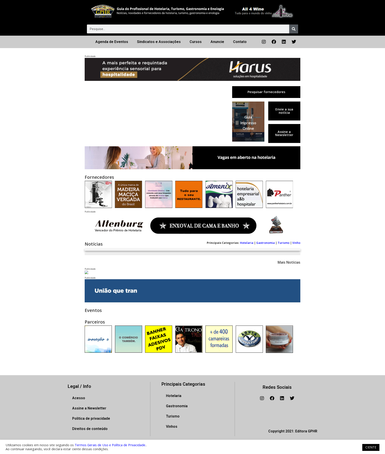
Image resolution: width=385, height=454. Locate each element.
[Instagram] (263, 41)
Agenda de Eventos (111, 42)
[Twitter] (293, 41)
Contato (240, 42)
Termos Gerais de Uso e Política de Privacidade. (110, 445)
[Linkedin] (283, 41)
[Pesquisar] (293, 28)
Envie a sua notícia (284, 110)
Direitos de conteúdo (90, 429)
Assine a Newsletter (284, 133)
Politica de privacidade (91, 418)
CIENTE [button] (370, 447)
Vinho (296, 243)
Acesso (78, 398)
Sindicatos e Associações (159, 42)
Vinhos (171, 426)
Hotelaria (246, 243)
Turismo (283, 243)
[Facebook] (273, 41)
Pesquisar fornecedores (266, 92)
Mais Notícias (289, 262)
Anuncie (217, 42)
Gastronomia (265, 243)
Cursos (196, 42)
